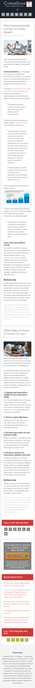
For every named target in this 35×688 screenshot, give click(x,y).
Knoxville (14, 507)
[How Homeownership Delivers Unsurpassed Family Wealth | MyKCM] (17, 197)
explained (16, 211)
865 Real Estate (17, 3)
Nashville (11, 510)
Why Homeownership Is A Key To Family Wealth (17, 29)
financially (21, 361)
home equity (8, 314)
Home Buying (19, 305)
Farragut (6, 505)
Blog (13, 305)
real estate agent (20, 510)
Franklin (12, 505)
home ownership (17, 314)
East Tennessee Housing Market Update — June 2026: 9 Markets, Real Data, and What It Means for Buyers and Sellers (17, 620)
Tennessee (13, 512)
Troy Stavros (21, 317)
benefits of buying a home (15, 500)
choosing (14, 410)
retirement (13, 317)
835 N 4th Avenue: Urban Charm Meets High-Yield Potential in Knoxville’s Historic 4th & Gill (17, 604)
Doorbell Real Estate (23, 503)
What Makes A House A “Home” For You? (16, 332)
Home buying (25, 312)
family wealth (16, 312)
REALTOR (7, 512)
